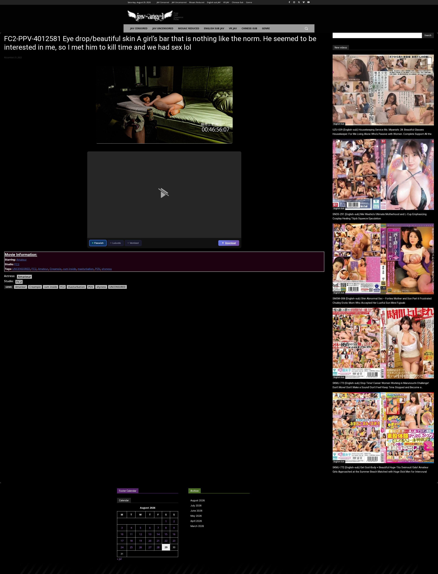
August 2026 (197, 500)
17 (122, 540)
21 (158, 540)
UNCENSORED (21, 268)
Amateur (21, 259)
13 (150, 534)
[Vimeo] (304, 2)
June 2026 (196, 510)
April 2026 (196, 520)
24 (122, 547)
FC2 (16, 264)
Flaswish (99, 243)
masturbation (86, 268)
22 (166, 540)
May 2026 (196, 515)
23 (174, 540)
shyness (107, 268)
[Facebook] (289, 2)
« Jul (119, 558)
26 (140, 547)
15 (166, 534)
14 (158, 534)
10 (122, 534)
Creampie (55, 268)
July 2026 (196, 505)
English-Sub (339, 124)
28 (158, 547)
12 (140, 534)
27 (150, 547)
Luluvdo (116, 243)
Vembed (134, 243)
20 (150, 540)
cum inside (69, 268)
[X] (299, 2)
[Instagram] (294, 2)
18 (131, 540)
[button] (306, 28)
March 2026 (197, 526)
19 (140, 540)
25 (131, 547)
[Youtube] (308, 2)
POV (97, 268)
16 (174, 534)
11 (131, 534)
